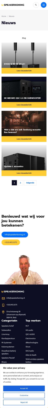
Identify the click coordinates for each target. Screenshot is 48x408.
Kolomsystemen (8, 346)
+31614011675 (11, 242)
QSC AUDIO (30, 334)
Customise (24, 395)
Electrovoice (30, 338)
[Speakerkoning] (13, 5)
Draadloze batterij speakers (9, 352)
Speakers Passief (8, 358)
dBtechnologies (32, 342)
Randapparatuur (8, 338)
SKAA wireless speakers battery (35, 360)
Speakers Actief (8, 326)
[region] (24, 386)
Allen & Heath (31, 355)
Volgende (30, 182)
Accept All (24, 388)
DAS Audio (30, 351)
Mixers (4, 362)
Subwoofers (6, 330)
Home (4, 16)
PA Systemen (7, 342)
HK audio (29, 330)
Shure (28, 346)
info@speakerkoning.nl (15, 234)
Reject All (24, 402)
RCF (27, 326)
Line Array (5, 334)
